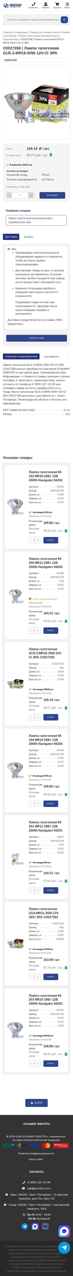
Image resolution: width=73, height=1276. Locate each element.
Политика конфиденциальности (36, 1153)
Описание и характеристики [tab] (21, 356)
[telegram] (26, 1228)
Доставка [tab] (11, 236)
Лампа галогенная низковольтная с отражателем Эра (30, 220)
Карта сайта (36, 1159)
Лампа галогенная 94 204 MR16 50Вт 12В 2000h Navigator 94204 (45, 740)
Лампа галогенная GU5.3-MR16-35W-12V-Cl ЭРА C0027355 (45, 653)
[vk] (47, 1228)
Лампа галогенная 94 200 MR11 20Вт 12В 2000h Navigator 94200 (45, 563)
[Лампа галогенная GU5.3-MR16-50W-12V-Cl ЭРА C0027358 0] (36, 104)
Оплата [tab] (28, 236)
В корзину (52, 195)
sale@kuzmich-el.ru (49, 388)
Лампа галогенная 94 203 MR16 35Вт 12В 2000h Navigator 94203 (45, 999)
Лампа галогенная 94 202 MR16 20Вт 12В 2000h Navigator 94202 (45, 476)
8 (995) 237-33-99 (43, 384)
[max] (36, 1228)
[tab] (51, 356)
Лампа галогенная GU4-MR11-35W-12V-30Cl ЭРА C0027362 (44, 913)
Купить (50, 540)
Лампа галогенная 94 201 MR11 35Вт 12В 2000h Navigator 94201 (45, 826)
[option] (36, 104)
